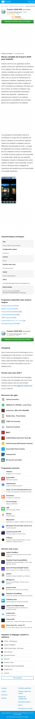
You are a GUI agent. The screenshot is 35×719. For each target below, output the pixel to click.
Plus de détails (17, 678)
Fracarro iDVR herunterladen (10, 311)
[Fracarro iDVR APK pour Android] (3, 11)
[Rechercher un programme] (30, 1)
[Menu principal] (33, 1)
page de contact (23, 386)
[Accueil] (2, 6)
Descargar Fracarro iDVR (9, 323)
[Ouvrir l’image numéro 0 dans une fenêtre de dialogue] (8, 190)
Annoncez (4, 695)
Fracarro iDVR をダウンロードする (12, 320)
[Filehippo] (6, 1)
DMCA (20, 705)
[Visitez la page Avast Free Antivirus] (17, 17)
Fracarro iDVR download (8, 314)
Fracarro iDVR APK (18, 9)
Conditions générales (24, 688)
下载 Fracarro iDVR (7, 317)
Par (14, 12)
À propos (4, 688)
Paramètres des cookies (25, 708)
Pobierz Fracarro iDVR (8, 309)
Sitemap (3, 698)
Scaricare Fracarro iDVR (8, 306)
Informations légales (24, 702)
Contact (3, 691)
